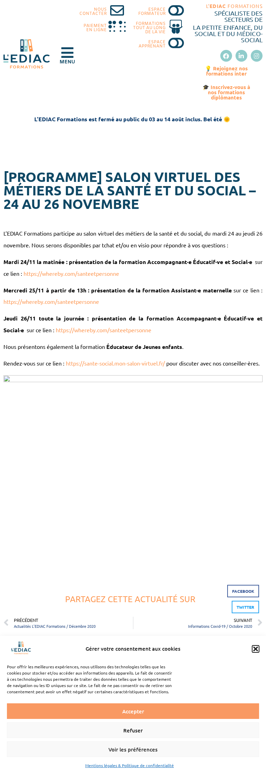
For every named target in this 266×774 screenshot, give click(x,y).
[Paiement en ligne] (117, 27)
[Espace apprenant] (176, 43)
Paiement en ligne (95, 28)
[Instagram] (257, 56)
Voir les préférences (133, 749)
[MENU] (67, 53)
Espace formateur (152, 12)
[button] (255, 648)
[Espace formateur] (176, 10)
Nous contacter (93, 12)
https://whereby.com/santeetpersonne (71, 273)
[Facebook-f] (226, 56)
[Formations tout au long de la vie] (176, 27)
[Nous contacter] (117, 10)
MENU (67, 62)
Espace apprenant (152, 44)
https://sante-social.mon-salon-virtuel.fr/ (116, 363)
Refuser (133, 730)
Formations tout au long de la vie (149, 28)
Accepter (133, 711)
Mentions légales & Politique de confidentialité (129, 765)
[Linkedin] (241, 56)
